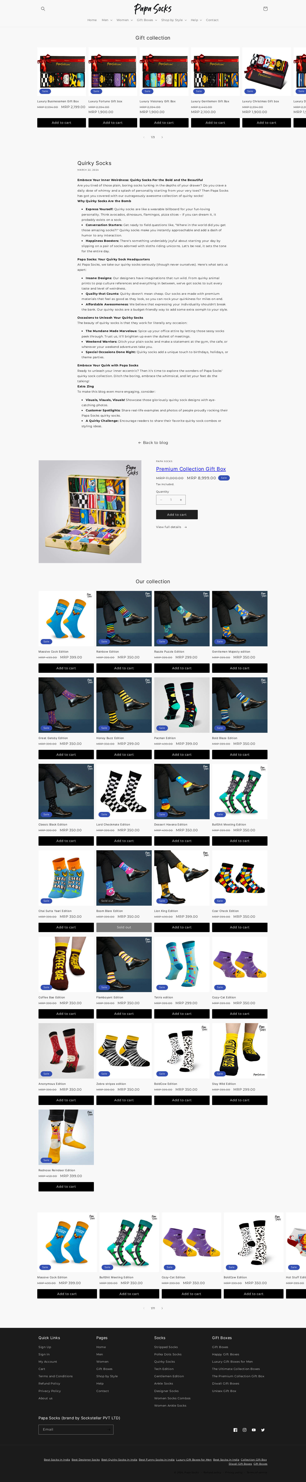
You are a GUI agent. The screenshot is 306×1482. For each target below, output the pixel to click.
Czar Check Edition (225, 911)
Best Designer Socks (86, 1459)
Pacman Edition (165, 738)
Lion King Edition (166, 911)
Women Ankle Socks (170, 1405)
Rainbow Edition (107, 651)
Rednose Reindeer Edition (57, 1170)
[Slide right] (162, 137)
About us (46, 1398)
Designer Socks (166, 1391)
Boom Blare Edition (109, 911)
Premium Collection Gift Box (191, 469)
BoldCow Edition (165, 1083)
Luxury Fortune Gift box (105, 101)
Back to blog (155, 442)
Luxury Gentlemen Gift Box (210, 101)
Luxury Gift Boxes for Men (232, 1361)
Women (102, 1361)
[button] (43, 8)
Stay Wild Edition (224, 1083)
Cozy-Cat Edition (224, 997)
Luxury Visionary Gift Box (157, 101)
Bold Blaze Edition (225, 738)
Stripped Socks (166, 1347)
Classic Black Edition (53, 824)
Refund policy (212, 1472)
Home (101, 1347)
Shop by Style (107, 1376)
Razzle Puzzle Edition (169, 651)
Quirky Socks (164, 1361)
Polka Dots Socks (168, 1354)
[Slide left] (143, 137)
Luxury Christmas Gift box (260, 101)
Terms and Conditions (56, 1376)
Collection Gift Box (254, 1459)
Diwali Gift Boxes (225, 1383)
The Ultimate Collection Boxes (236, 1369)
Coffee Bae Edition (52, 997)
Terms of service (257, 1472)
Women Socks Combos (172, 1398)
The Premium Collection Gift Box (238, 1376)
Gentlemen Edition (169, 1376)
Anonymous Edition (52, 1083)
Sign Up (45, 1347)
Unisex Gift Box (224, 1391)
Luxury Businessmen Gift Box (58, 101)
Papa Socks (191, 1472)
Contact (102, 1391)
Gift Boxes (104, 1369)
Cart (42, 1369)
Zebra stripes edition (111, 1083)
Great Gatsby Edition (53, 738)
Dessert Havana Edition (170, 824)
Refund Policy (49, 1383)
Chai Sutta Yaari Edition (55, 911)
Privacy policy (234, 1472)
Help (99, 1383)
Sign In (44, 1354)
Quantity (162, 491)
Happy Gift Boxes (225, 1354)
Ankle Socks (163, 1383)
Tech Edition (164, 1369)
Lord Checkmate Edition (113, 824)
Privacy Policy (50, 1391)
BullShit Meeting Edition (229, 824)
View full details (169, 527)
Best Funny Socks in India (157, 1459)
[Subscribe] (108, 1430)
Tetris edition (163, 997)
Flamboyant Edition (109, 997)
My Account (48, 1361)
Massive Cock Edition (54, 651)
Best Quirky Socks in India (119, 1459)
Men (99, 1354)
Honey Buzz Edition (110, 738)
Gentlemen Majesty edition (231, 651)
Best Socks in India (57, 1459)
